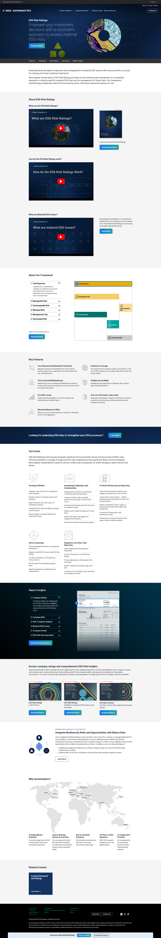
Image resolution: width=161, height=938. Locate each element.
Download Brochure (109, 147)
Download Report (37, 713)
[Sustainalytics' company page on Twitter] (125, 914)
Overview (32, 61)
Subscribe (95, 914)
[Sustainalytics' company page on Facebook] (128, 914)
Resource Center (97, 11)
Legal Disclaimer (33, 912)
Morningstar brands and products (12, 2)
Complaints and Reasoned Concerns (55, 910)
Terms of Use (33, 914)
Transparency (48, 908)
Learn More (106, 231)
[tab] (45, 283)
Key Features (54, 61)
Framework (42, 61)
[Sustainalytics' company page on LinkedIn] (121, 914)
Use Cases (65, 61)
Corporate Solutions (81, 11)
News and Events (110, 11)
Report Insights (78, 61)
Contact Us (152, 11)
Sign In (156, 5)
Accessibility (73, 908)
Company (153, 2)
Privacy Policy (33, 908)
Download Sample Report (40, 643)
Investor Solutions (65, 11)
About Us (145, 5)
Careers (151, 5)
